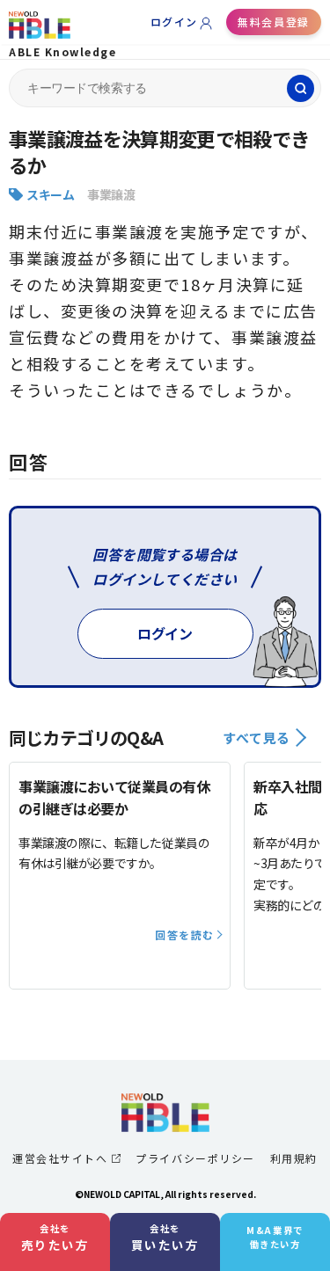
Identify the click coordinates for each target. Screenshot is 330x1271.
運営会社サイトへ (59, 1157)
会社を (55, 1237)
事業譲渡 (111, 194)
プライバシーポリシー (195, 1157)
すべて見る (256, 737)
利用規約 (294, 1157)
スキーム (50, 194)
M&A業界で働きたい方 (274, 1237)
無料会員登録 (273, 21)
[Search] (300, 88)
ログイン (174, 21)
